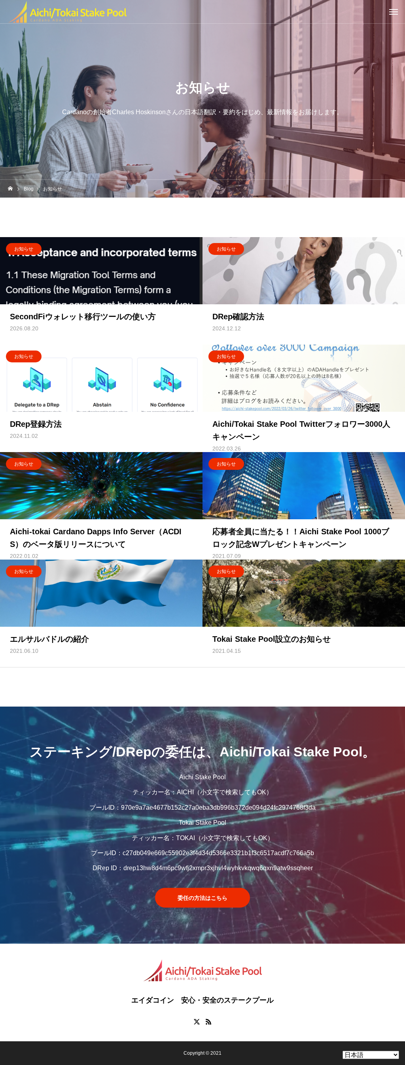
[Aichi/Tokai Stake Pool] (67, 12)
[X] (197, 1021)
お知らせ (23, 249)
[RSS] (208, 1021)
